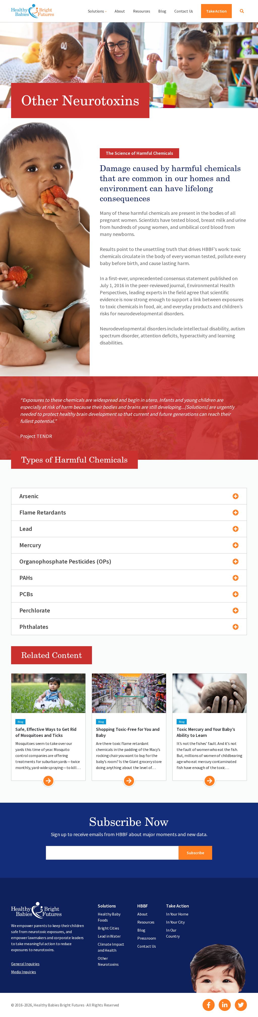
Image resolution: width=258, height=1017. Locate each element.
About (120, 11)
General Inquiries (25, 963)
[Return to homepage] (32, 11)
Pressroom (146, 938)
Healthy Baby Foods (109, 917)
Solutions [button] (96, 11)
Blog (162, 11)
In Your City (175, 922)
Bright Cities (108, 928)
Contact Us (183, 11)
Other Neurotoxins (108, 961)
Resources (141, 11)
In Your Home (177, 914)
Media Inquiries (23, 971)
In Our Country (173, 933)
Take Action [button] (216, 11)
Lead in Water (109, 936)
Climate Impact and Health (111, 947)
